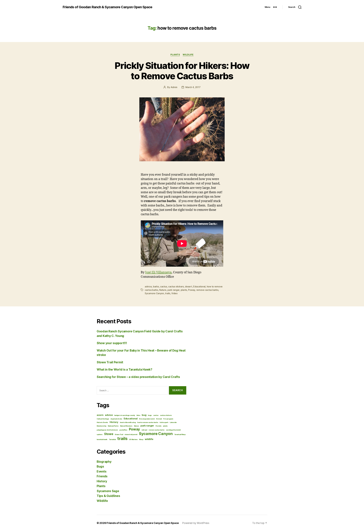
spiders (100, 434)
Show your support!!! (112, 343)
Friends (102, 476)
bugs (150, 415)
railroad (144, 430)
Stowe (108, 434)
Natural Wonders (126, 426)
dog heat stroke (116, 419)
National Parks (113, 426)
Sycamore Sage (108, 491)
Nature (162, 290)
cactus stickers (176, 286)
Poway (191, 290)
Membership (101, 426)
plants (184, 290)
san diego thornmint (173, 430)
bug (144, 415)
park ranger (173, 290)
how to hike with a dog (128, 422)
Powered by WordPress (195, 522)
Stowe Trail (119, 434)
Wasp (141, 439)
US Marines (133, 439)
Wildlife (188, 54)
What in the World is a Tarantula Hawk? (124, 369)
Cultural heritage (103, 419)
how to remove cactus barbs (147, 422)
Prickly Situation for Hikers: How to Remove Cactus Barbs (182, 70)
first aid (159, 419)
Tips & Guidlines (108, 496)
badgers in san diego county (124, 415)
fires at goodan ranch (147, 419)
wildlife (149, 439)
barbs (156, 286)
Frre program (168, 419)
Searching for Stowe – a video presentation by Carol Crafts (138, 377)
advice (148, 286)
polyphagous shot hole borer (107, 430)
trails (167, 293)
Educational (199, 286)
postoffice (123, 430)
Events (101, 471)
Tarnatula (112, 439)
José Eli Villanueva (158, 272)
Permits (159, 426)
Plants (175, 54)
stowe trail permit (131, 434)
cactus (163, 286)
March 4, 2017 (192, 87)
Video (174, 293)
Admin (174, 87)
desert (188, 286)
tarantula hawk (102, 439)
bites (138, 415)
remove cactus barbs (207, 290)
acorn (100, 415)
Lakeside (173, 422)
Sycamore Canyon (154, 293)
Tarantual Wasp (180, 434)
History (114, 422)
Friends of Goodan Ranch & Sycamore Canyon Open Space (107, 7)
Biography (104, 461)
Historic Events (102, 422)
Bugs (100, 466)
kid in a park (164, 422)
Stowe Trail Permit (110, 362)
